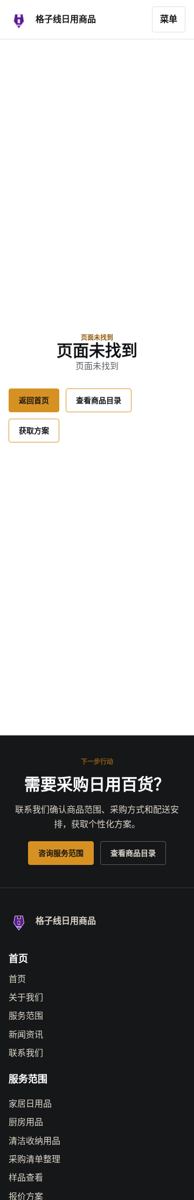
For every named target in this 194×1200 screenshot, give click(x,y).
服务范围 (26, 1015)
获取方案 (34, 430)
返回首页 (34, 400)
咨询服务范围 (61, 853)
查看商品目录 (98, 400)
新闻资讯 (26, 1034)
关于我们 (26, 997)
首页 (17, 979)
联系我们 (26, 1053)
